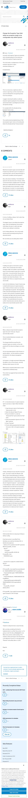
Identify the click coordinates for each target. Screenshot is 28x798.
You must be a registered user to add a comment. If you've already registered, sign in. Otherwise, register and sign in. (13, 669)
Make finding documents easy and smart (12, 700)
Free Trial (23, 1)
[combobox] (14, 16)
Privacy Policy (5, 786)
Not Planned (6, 758)
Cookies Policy (13, 780)
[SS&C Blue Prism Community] (10, 7)
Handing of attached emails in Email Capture (13, 709)
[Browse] (2, 7)
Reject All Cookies (14, 792)
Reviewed (10, 53)
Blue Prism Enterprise (8, 130)
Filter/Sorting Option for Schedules (11, 727)
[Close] (23, 765)
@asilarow (6, 622)
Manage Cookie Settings (14, 796)
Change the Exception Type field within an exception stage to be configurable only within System (12, 35)
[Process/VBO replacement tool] (22, 146)
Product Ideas (5, 26)
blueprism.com (6, 3)
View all (7, 734)
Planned (5, 761)
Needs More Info (6, 750)
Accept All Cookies (14, 789)
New (4, 748)
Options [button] (26, 26)
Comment (5, 673)
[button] (5, 135)
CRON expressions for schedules (10, 718)
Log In (23, 7)
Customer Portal (8, 1)
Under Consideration (7, 756)
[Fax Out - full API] (19, 146)
